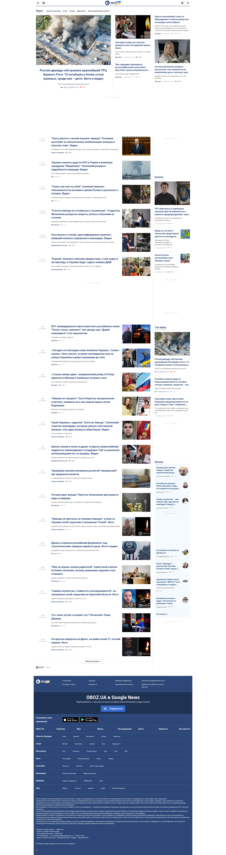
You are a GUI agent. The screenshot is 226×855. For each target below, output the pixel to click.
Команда (92, 681)
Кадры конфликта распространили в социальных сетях (72, 458)
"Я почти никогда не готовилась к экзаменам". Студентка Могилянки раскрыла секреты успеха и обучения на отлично (85, 214)
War (62, 87)
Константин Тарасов (163, 476)
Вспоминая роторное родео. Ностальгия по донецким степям (166, 600)
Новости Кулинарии (96, 766)
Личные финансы (57, 269)
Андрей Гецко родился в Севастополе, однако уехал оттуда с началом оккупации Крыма (85, 526)
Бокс (103, 744)
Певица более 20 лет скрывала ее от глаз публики (170, 77)
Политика (60, 729)
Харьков (76, 736)
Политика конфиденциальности (153, 681)
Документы (93, 684)
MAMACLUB (88, 781)
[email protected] (63, 838)
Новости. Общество (58, 153)
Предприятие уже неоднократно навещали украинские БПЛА (75, 550)
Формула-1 (116, 744)
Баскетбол (78, 744)
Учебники (75, 751)
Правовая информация (123, 681)
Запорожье (90, 736)
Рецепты (65, 766)
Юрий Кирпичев (161, 607)
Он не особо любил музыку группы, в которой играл (132, 53)
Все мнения (161, 614)
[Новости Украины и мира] (40, 668)
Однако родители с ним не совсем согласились (69, 578)
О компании (66, 681)
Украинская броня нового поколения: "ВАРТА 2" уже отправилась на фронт (168, 582)
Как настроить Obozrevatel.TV (98, 11)
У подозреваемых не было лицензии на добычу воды (71, 478)
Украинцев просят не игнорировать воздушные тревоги (168, 219)
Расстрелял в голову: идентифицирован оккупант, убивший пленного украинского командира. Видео (81, 236)
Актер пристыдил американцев (127, 74)
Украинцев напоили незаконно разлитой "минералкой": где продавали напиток (84, 472)
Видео (39, 10)
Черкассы (116, 736)
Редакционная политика (124, 684)
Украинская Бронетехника (165, 588)
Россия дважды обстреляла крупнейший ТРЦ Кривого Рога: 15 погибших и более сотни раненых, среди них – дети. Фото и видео (73, 74)
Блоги (140, 729)
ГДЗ (63, 751)
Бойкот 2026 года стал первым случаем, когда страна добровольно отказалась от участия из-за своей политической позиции (171, 28)
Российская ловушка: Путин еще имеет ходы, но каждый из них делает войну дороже (167, 486)
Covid (101, 781)
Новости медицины (69, 781)
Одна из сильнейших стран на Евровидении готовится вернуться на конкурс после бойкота (172, 19)
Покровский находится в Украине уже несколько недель (73, 361)
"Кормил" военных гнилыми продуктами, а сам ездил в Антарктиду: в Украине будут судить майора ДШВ (84, 260)
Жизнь (100, 729)
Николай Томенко (162, 508)
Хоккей (92, 744)
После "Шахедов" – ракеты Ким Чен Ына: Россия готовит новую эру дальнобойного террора (168, 566)
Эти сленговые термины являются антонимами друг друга (73, 623)
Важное (159, 177)
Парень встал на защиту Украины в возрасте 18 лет (71, 647)
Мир (79, 729)
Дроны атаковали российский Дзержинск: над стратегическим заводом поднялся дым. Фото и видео (84, 544)
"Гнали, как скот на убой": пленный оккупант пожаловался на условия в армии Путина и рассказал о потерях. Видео (84, 190)
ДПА (105, 751)
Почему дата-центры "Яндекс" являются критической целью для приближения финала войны (166, 470)
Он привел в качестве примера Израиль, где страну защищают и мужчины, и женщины (85, 149)
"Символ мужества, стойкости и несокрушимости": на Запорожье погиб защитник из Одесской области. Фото (85, 592)
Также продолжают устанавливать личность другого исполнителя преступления (82, 242)
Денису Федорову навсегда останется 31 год (68, 598)
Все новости (184, 729)
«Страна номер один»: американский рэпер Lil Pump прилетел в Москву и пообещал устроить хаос (82, 376)
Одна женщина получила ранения (168, 388)
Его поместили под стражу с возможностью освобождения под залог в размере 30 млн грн (172, 410)
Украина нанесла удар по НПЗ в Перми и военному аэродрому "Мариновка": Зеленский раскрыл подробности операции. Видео (82, 166)
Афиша (64, 788)
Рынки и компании (57, 481)
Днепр (103, 736)
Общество (163, 729)
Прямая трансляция (53, 11)
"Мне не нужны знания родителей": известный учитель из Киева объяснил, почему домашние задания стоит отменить (84, 570)
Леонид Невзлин (161, 572)
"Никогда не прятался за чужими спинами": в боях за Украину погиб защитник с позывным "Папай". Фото (83, 520)
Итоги (65, 11)
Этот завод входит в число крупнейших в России (70, 173)
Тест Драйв (66, 759)
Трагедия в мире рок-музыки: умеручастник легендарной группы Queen (132, 45)
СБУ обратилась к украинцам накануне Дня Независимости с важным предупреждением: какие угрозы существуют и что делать (172, 211)
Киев (64, 736)
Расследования (125, 729)
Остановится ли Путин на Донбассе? (167, 551)
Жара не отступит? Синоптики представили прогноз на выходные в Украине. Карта (167, 233)
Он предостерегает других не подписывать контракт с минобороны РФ (78, 197)
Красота (91, 788)
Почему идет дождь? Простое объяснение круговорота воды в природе (85, 496)
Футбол (65, 744)
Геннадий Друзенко (163, 556)
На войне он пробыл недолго (62, 337)
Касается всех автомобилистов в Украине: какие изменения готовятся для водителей (165, 258)
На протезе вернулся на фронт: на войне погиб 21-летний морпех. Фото (85, 641)
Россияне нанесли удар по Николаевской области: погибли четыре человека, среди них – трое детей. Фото (172, 382)
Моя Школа (55, 225)
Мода (103, 788)
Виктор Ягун (160, 492)
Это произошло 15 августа (61, 433)
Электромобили (83, 759)
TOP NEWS (160, 327)
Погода (72, 11)
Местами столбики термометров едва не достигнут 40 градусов (163, 242)
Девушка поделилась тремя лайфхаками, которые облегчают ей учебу (78, 222)
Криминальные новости (59, 245)
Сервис (110, 759)
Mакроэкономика (89, 773)
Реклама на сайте (68, 684)
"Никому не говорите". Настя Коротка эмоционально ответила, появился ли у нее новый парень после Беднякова (82, 402)
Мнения (159, 462)
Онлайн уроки (92, 751)
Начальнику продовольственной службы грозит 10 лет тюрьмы (76, 266)
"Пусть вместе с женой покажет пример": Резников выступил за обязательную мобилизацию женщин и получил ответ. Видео (83, 142)
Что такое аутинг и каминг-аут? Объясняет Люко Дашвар (80, 617)
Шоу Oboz (118, 57)
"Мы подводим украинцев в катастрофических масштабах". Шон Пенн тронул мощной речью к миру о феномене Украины (132, 67)
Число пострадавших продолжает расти (73, 84)
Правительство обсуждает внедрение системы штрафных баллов (166, 267)
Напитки (79, 766)
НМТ (126, 751)
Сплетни (78, 788)
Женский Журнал (118, 788)
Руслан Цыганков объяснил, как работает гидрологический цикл (76, 502)
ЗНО (115, 751)
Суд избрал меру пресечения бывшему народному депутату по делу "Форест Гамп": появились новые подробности (171, 402)
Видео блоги (81, 11)
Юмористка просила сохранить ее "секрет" (67, 409)
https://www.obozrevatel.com (114, 799)
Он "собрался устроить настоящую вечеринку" (69, 382)
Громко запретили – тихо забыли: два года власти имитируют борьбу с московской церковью (167, 502)
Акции (99, 759)
